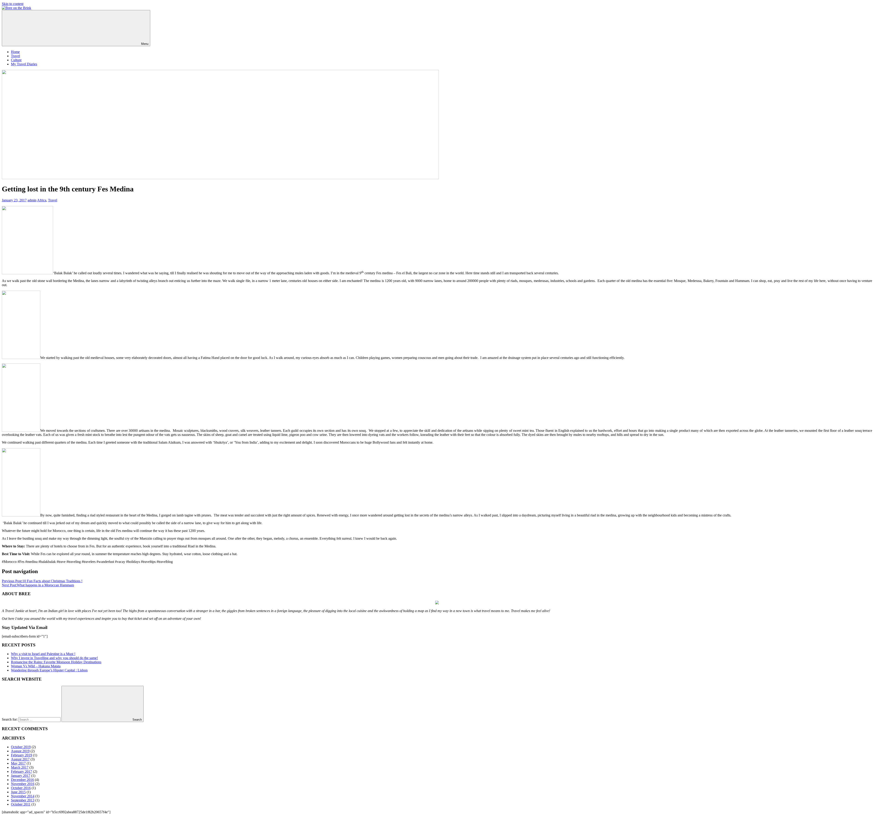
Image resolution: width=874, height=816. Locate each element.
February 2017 (21, 771)
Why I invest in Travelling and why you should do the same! (54, 658)
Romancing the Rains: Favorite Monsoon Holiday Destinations (56, 662)
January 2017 (20, 776)
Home (15, 52)
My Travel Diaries (24, 64)
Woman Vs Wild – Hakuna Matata (36, 666)
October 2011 (20, 804)
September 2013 (22, 800)
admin (32, 200)
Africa (41, 200)
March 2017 (19, 767)
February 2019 (21, 755)
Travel (15, 56)
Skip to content (12, 4)
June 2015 (18, 792)
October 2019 (21, 747)
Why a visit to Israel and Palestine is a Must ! (43, 654)
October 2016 (21, 788)
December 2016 (22, 780)
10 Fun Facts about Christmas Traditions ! (42, 581)
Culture (16, 60)
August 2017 (20, 759)
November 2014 (22, 796)
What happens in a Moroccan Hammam (38, 585)
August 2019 (20, 751)
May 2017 (18, 763)
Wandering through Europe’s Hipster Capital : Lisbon (49, 670)
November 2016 (22, 784)
